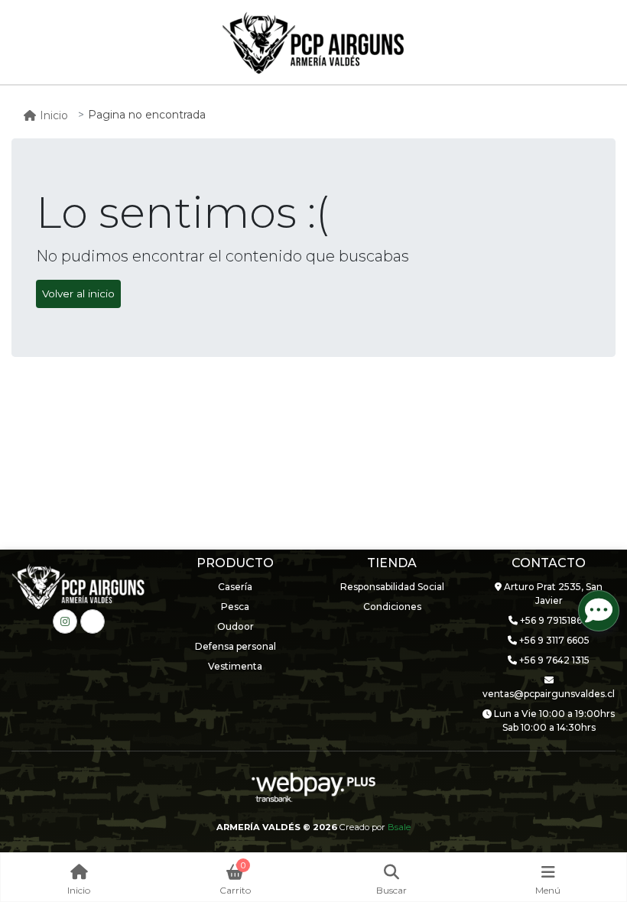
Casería (235, 586)
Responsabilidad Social (392, 586)
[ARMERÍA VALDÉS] (313, 43)
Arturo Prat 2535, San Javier (552, 593)
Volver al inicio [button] (78, 293)
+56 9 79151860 (553, 620)
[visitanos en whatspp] (92, 621)
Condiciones (392, 606)
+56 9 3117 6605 (553, 640)
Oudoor (235, 626)
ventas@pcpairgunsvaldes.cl (548, 693)
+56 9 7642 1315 (553, 660)
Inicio (54, 115)
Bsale (399, 827)
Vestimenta (235, 666)
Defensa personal (235, 646)
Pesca (235, 606)
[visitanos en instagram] (65, 621)
